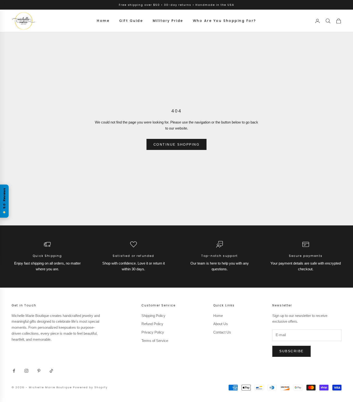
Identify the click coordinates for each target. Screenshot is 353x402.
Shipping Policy (153, 316)
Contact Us (222, 332)
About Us (220, 324)
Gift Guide (131, 20)
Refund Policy (152, 324)
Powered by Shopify (90, 387)
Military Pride (168, 20)
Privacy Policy (152, 332)
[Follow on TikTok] (51, 370)
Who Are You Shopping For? (224, 20)
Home (103, 20)
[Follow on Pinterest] (39, 370)
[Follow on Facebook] (14, 370)
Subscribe (291, 351)
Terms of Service (154, 341)
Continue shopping (176, 144)
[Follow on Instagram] (26, 370)
